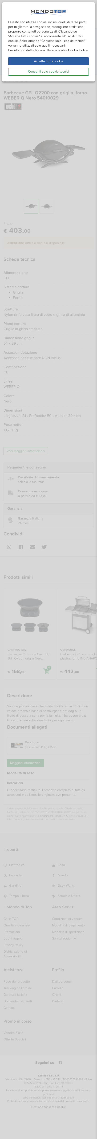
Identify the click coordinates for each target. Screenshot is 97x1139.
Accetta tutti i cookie (48, 61)
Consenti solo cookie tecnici (48, 72)
